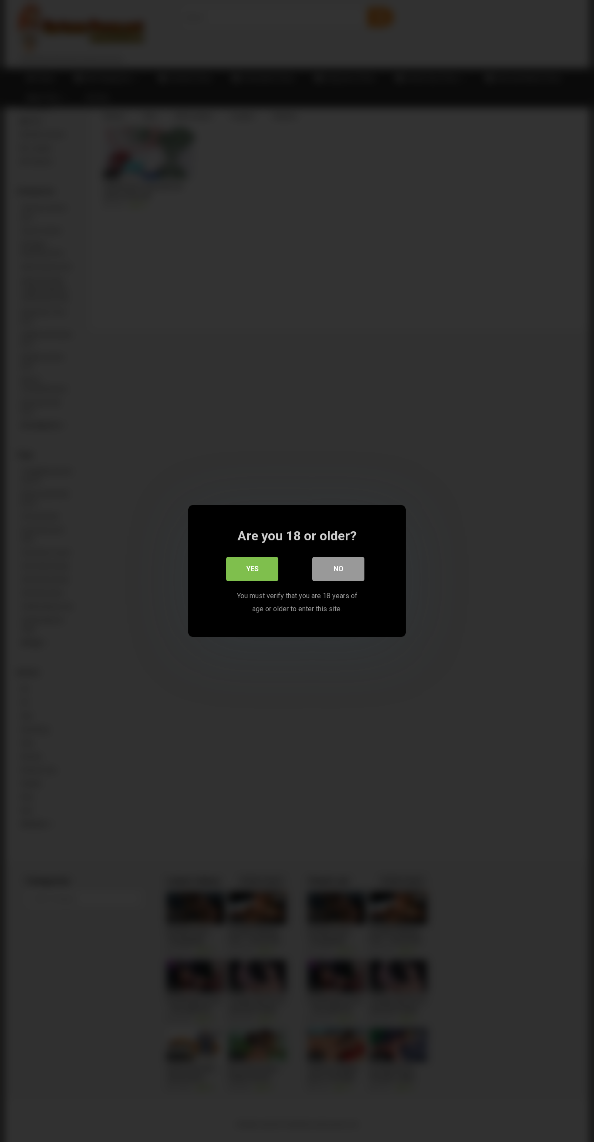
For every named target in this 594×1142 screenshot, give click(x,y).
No (339, 569)
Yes (252, 569)
